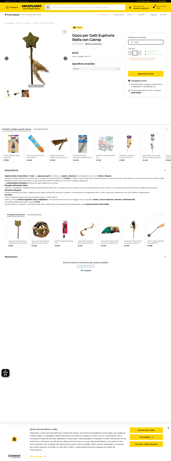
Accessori (26, 23)
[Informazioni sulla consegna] (154, 87)
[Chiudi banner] (168, 428)
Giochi (35, 23)
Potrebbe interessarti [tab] (16, 215)
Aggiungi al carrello (146, 74)
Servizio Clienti (23, 1)
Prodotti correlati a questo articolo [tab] (16, 129)
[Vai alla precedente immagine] (6, 58)
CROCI (74, 31)
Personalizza (145, 437)
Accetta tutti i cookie (146, 430)
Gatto (18, 23)
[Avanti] (166, 129)
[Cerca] (48, 7)
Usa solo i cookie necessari (146, 444)
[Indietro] (161, 129)
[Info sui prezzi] (90, 56)
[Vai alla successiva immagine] (65, 58)
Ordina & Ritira (119, 15)
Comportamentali (48, 23)
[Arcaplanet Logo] (32, 7)
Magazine (153, 15)
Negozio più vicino (11, 1)
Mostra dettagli (36, 456)
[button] (36, 58)
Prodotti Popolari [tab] (41, 129)
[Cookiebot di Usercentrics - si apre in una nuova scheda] (14, 456)
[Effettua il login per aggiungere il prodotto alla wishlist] (64, 32)
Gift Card (163, 15)
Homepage (9, 23)
